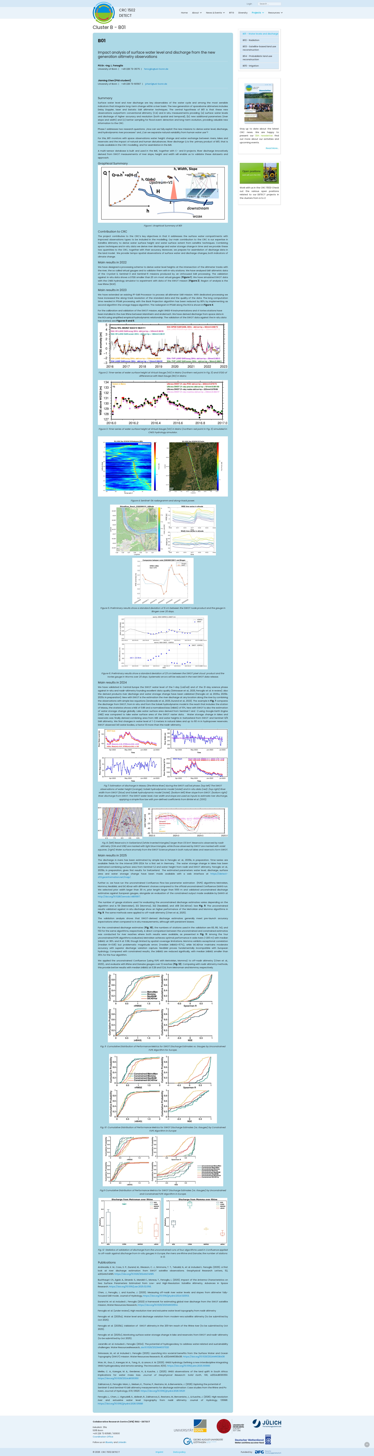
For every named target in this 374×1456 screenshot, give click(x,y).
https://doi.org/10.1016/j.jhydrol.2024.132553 (166, 1295)
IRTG (231, 12)
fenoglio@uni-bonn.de (156, 68)
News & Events (214, 12)
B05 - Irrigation (251, 65)
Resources (274, 12)
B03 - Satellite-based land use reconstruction (259, 48)
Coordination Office (103, 1436)
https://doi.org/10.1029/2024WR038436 (204, 1356)
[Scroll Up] (367, 1444)
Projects (256, 12)
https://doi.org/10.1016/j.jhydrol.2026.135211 (163, 1390)
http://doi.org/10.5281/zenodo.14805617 (119, 896)
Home (184, 12)
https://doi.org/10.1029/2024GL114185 (134, 1273)
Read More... (272, 148)
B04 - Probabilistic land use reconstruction (257, 58)
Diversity (242, 12)
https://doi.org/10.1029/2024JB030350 (118, 1378)
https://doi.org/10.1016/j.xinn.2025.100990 (188, 1365)
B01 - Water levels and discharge (260, 33)
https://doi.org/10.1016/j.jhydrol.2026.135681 (120, 1403)
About (195, 12)
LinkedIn (122, 1442)
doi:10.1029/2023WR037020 (155, 1347)
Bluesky (109, 1442)
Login (249, 3)
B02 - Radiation (251, 40)
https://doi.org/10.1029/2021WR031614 (158, 1304)
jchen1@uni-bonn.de (156, 83)
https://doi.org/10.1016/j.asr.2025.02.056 (130, 1286)
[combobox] (269, 4)
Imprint (159, 1452)
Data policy (179, 1452)
